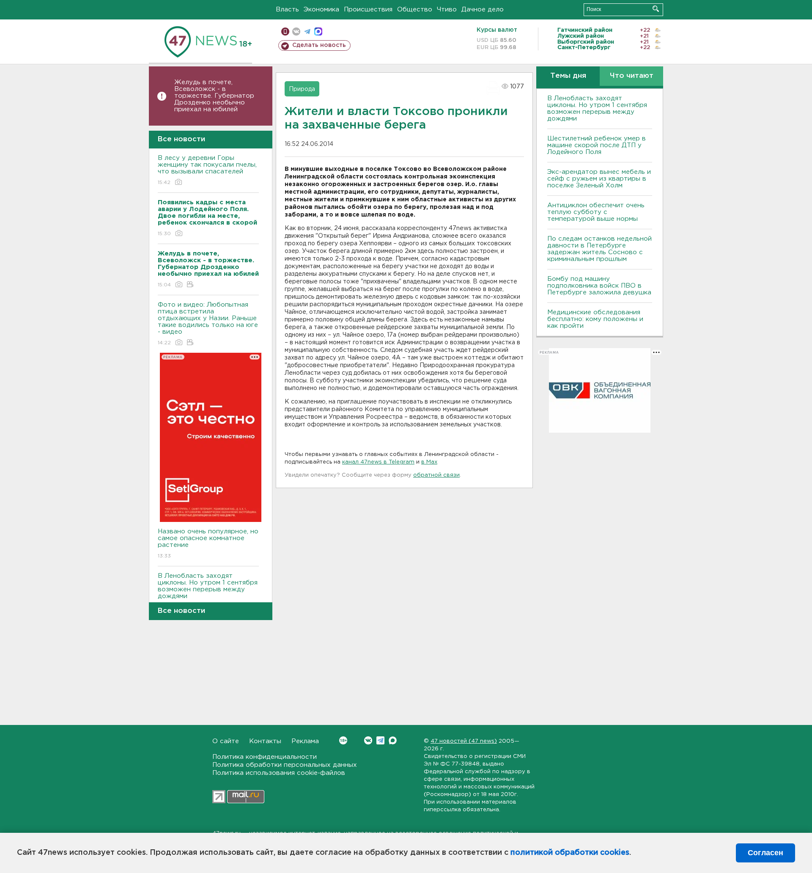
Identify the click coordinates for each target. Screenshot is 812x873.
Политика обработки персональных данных (284, 765)
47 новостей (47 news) (464, 741)
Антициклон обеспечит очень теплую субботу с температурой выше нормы (596, 212)
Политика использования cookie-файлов (278, 773)
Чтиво (447, 9)
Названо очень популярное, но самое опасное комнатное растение (208, 543)
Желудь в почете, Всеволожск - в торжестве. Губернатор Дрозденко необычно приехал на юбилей (214, 96)
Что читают (631, 76)
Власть (287, 9)
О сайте (225, 741)
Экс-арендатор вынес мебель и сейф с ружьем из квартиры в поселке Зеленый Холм (599, 178)
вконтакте (296, 31)
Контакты (265, 741)
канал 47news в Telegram (378, 462)
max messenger (318, 31)
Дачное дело (482, 9)
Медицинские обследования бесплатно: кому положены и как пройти (595, 319)
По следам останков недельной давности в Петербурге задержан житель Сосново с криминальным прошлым (599, 249)
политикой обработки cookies (569, 852)
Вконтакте (368, 740)
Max (393, 740)
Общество (414, 9)
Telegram (380, 740)
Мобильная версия (285, 31)
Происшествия (368, 9)
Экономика (321, 9)
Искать (656, 8)
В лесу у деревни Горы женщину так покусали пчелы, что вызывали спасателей (207, 170)
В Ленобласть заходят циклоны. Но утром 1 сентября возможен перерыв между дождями (208, 591)
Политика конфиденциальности (264, 757)
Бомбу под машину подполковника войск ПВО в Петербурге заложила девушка (599, 285)
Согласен (765, 852)
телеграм (307, 31)
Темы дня (568, 76)
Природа (302, 89)
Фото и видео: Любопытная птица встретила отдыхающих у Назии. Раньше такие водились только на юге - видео (208, 323)
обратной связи (436, 475)
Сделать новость (319, 45)
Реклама (305, 741)
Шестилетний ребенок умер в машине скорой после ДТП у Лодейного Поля (596, 145)
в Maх (429, 462)
